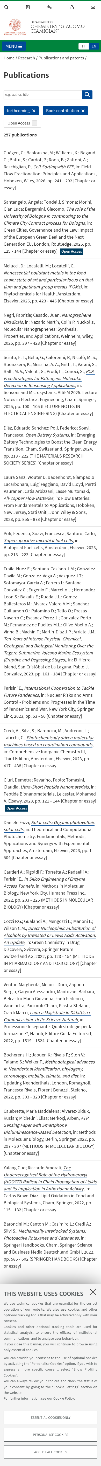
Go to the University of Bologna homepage (15, 27)
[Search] (7, 7)
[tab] (83, 46)
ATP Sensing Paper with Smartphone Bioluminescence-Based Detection (46, 1125)
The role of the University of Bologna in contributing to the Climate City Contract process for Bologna (49, 216)
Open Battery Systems (47, 435)
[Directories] (29, 7)
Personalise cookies (50, 1434)
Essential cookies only (50, 1417)
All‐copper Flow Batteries (28, 498)
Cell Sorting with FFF (53, 167)
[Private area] (72, 7)
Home (9, 58)
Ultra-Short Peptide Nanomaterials (54, 787)
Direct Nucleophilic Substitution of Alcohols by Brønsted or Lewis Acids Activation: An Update (50, 935)
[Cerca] (87, 94)
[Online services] (50, 7)
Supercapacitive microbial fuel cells (38, 540)
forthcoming (17, 111)
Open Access (19, 123)
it (83, 46)
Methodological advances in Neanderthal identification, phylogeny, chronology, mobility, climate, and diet (49, 1069)
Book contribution (61, 111)
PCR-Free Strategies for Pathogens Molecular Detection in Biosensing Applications (49, 378)
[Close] (93, 1292)
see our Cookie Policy (57, 1398)
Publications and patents (61, 58)
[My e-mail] (94, 7)
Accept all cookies (50, 1452)
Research (26, 58)
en (94, 46)
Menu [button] (11, 46)
